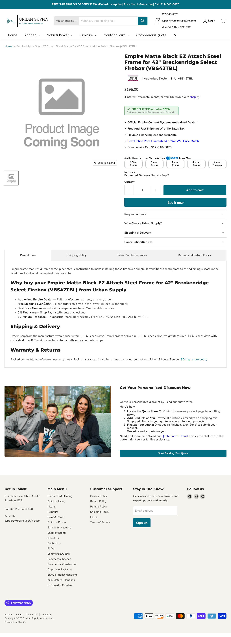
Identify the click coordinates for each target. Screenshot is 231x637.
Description (28, 255)
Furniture (52, 512)
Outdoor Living (56, 501)
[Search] (142, 21)
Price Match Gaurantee (132, 255)
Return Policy (98, 501)
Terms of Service (100, 522)
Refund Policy (98, 506)
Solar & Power (56, 517)
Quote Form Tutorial (175, 436)
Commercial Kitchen (59, 559)
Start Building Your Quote (173, 453)
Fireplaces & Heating (59, 496)
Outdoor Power (56, 522)
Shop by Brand (56, 533)
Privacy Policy (98, 496)
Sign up (142, 523)
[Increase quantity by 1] (155, 190)
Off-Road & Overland (60, 585)
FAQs (50, 548)
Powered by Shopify (15, 622)
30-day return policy (194, 359)
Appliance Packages (59, 569)
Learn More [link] (185, 158)
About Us (53, 538)
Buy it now (175, 203)
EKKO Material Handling (62, 574)
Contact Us (54, 543)
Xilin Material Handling (61, 580)
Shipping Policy (76, 255)
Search (8, 614)
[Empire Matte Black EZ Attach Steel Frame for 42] (11, 178)
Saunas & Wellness (59, 527)
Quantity (129, 181)
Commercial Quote (58, 554)
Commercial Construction (62, 564)
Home (8, 46)
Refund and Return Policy (194, 255)
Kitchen (51, 506)
